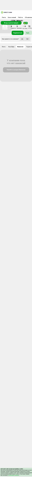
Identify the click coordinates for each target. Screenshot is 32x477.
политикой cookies (13, 475)
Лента (4, 17)
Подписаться (17, 33)
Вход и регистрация (11, 23)
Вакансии (20, 46)
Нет (27, 39)
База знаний (12, 17)
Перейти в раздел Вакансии (16, 70)
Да (22, 39)
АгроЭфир (11, 46)
